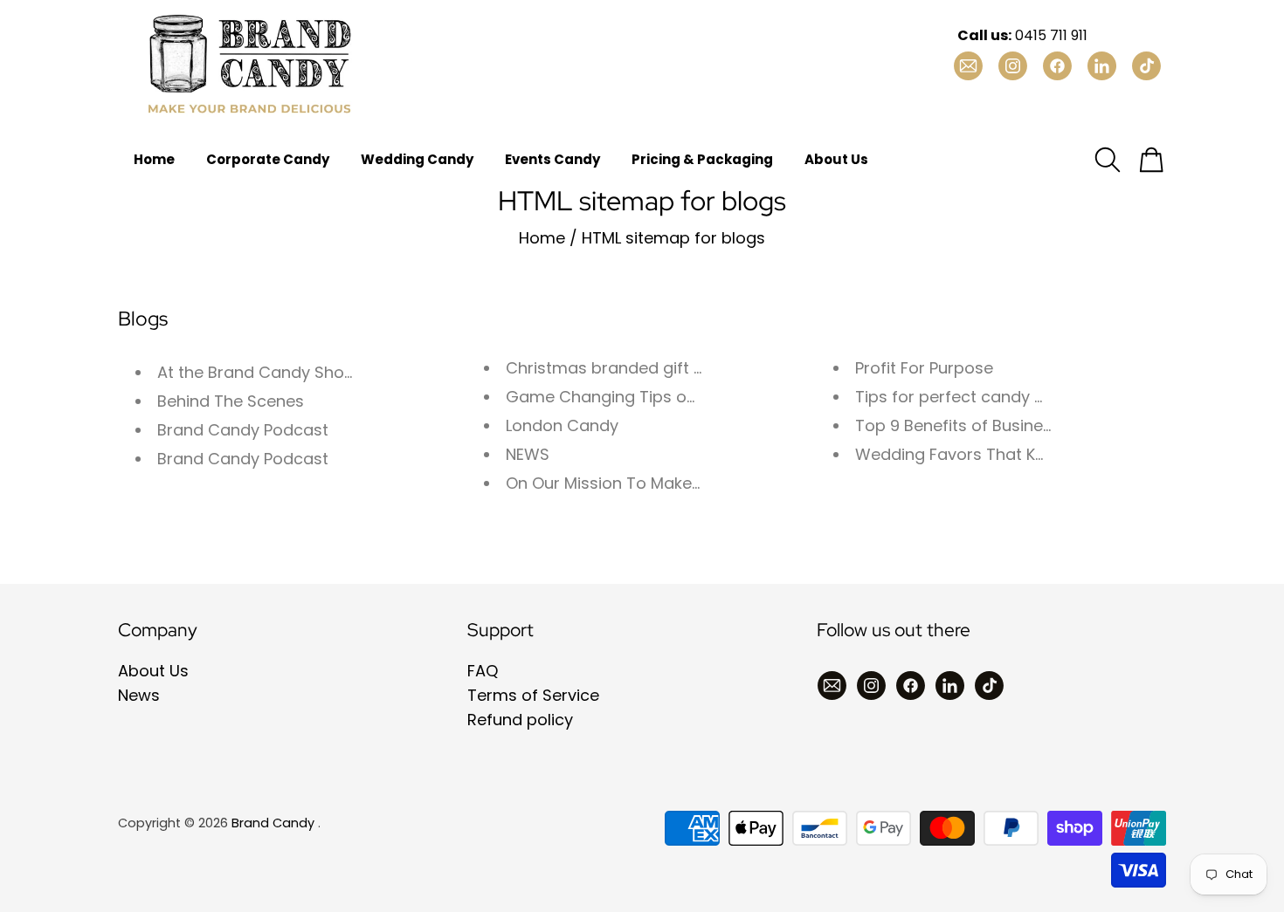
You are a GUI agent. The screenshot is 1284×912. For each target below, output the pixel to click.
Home (154, 159)
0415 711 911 (1022, 35)
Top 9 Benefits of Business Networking (1003, 425)
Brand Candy (272, 823)
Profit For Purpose (924, 368)
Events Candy (552, 159)
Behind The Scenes (230, 401)
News (139, 695)
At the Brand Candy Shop (256, 372)
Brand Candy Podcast (242, 430)
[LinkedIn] (950, 685)
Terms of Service (533, 695)
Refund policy (520, 719)
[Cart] (1151, 160)
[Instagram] (871, 685)
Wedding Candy (417, 159)
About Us (836, 159)
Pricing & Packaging (702, 159)
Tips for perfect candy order (966, 397)
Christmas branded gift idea (617, 368)
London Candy (562, 425)
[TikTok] (989, 685)
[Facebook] (910, 685)
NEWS (527, 454)
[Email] (832, 685)
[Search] (1107, 160)
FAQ (482, 671)
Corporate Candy (267, 159)
